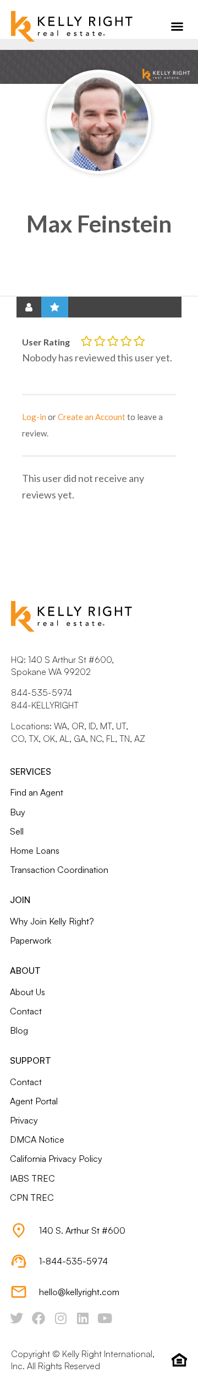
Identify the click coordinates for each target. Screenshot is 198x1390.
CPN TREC (32, 1197)
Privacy (24, 1120)
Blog (19, 1030)
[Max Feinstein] (99, 122)
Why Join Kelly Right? (52, 921)
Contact (26, 1011)
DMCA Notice (37, 1139)
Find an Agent (36, 792)
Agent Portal (34, 1101)
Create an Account (91, 417)
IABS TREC (32, 1178)
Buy (17, 812)
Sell (17, 831)
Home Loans (34, 850)
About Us (27, 991)
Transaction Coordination (59, 869)
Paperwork (30, 940)
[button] (177, 26)
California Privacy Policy (56, 1158)
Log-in (34, 417)
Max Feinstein (99, 223)
